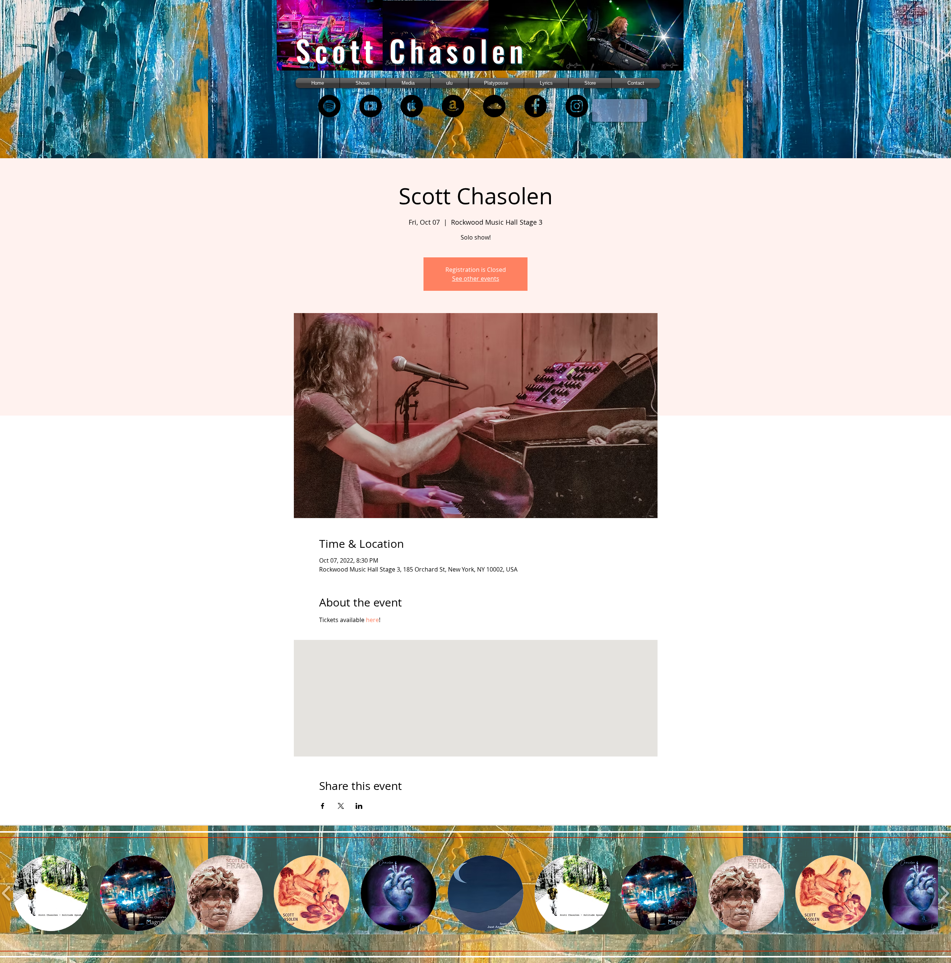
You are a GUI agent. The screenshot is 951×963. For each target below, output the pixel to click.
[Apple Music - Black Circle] (411, 106)
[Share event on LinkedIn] (359, 806)
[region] (339, 42)
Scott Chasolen (412, 50)
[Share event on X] (340, 806)
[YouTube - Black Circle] (370, 106)
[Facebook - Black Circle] (535, 106)
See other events (475, 278)
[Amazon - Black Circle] (453, 106)
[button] (408, 83)
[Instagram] (576, 106)
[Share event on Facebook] (322, 806)
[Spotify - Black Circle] (329, 106)
